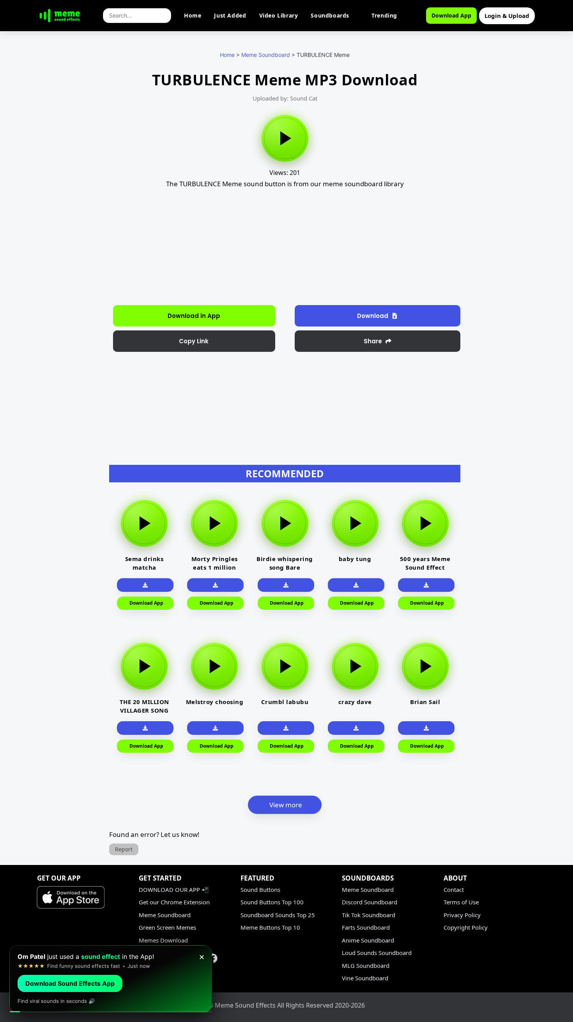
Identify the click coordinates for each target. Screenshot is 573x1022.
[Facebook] (213, 958)
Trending (384, 15)
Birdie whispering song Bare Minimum (284, 567)
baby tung (355, 559)
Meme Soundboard (265, 54)
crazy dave (355, 702)
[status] (110, 979)
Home (192, 15)
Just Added (230, 15)
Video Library (278, 15)
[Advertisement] (67, 199)
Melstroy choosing (215, 702)
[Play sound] (285, 138)
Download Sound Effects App (70, 983)
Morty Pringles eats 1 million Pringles (214, 567)
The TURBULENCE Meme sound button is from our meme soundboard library (285, 183)
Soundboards (330, 15)
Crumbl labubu (285, 702)
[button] (378, 316)
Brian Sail (425, 702)
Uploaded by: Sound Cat (285, 98)
